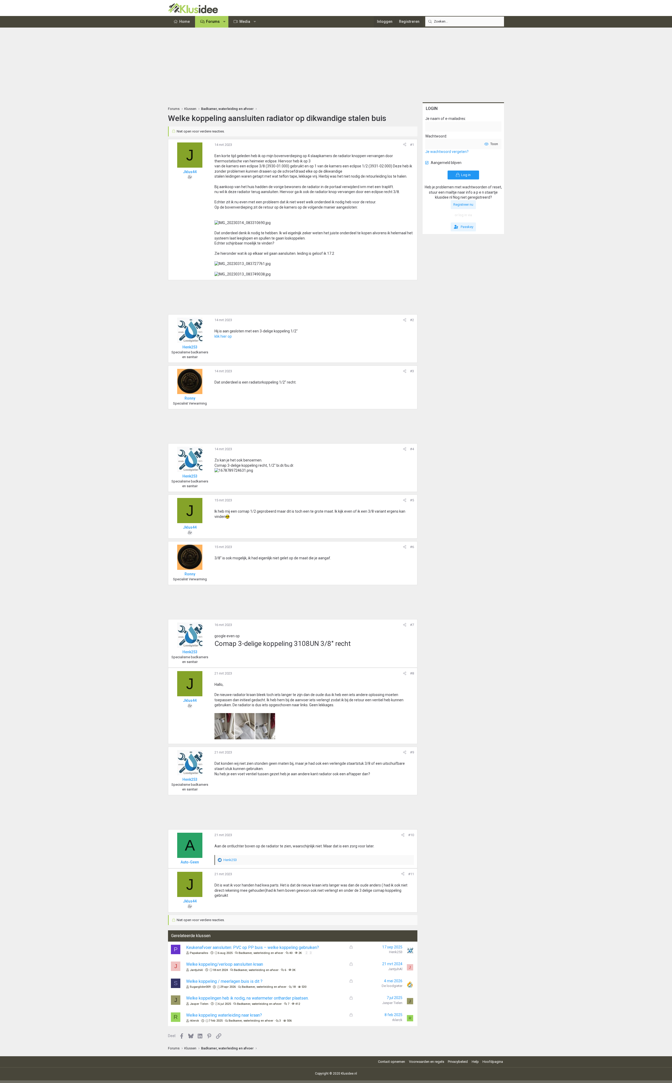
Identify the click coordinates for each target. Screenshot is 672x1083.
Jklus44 (190, 172)
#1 (412, 145)
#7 (412, 625)
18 (294, 987)
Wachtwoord (435, 136)
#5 (412, 500)
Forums (213, 21)
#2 (412, 320)
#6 (412, 547)
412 (297, 1004)
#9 (412, 752)
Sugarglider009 (200, 987)
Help (475, 1062)
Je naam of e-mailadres (445, 118)
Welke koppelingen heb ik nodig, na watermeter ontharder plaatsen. (247, 998)
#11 (411, 874)
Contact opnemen (391, 1062)
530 (304, 987)
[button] (224, 22)
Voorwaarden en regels (426, 1062)
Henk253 (395, 952)
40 (290, 953)
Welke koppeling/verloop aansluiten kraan (224, 964)
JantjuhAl (196, 970)
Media (244, 21)
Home (184, 21)
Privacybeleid (458, 1062)
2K (300, 953)
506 (289, 1020)
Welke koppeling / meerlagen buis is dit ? (224, 981)
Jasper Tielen (199, 1004)
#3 (412, 371)
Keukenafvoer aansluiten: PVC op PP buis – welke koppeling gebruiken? (252, 947)
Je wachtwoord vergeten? (447, 152)
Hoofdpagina (492, 1062)
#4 (412, 449)
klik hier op (223, 336)
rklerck (194, 1020)
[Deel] (404, 145)
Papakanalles (199, 953)
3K (294, 970)
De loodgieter (392, 986)
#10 (411, 835)
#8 (412, 673)
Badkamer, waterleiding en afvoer (261, 953)
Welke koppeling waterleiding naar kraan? (224, 1015)
